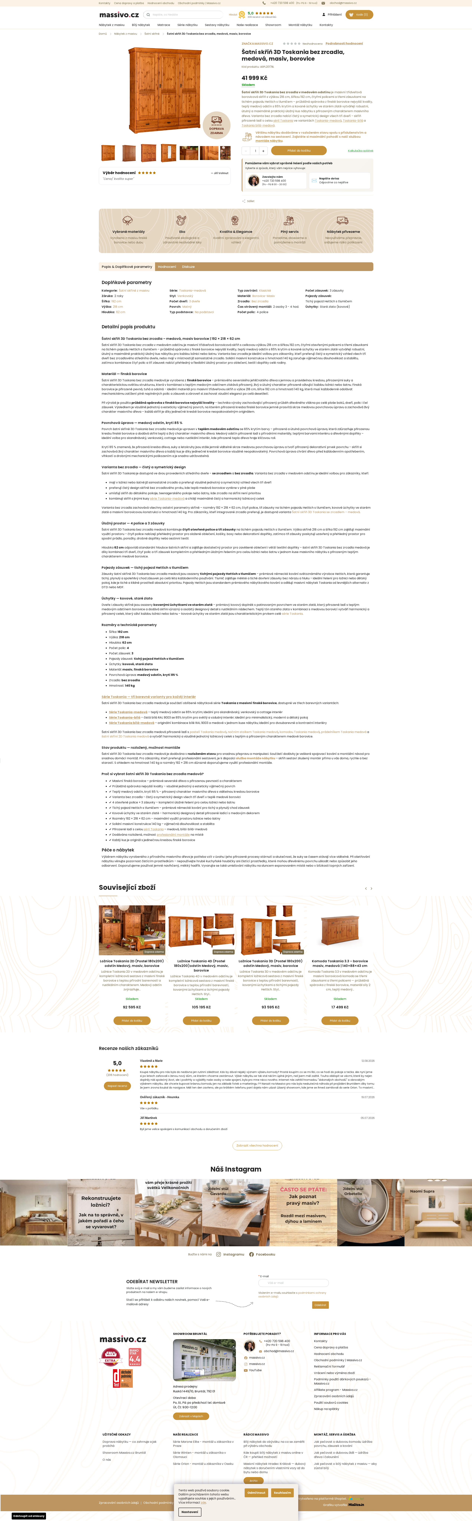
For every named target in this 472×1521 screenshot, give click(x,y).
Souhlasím (282, 1493)
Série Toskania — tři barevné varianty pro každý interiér (149, 696)
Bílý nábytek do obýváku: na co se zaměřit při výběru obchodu (274, 1444)
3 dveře (194, 301)
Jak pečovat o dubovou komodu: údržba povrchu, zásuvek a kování (343, 1444)
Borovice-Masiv (263, 296)
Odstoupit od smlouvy (29, 1516)
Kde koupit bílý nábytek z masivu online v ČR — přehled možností (273, 1455)
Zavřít (272, 197)
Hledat (233, 14)
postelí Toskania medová (208, 732)
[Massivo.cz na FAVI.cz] (111, 1357)
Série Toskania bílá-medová (131, 723)
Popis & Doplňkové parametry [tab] (127, 266)
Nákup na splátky (326, 1409)
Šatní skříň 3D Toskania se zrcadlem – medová (326, 512)
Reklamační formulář (329, 1367)
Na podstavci (204, 312)
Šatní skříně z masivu (134, 290)
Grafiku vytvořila (335, 1505)
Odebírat (320, 1305)
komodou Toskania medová (299, 732)
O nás (107, 1460)
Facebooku (265, 1254)
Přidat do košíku (298, 150)
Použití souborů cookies (331, 1403)
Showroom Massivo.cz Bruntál (124, 1453)
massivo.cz (257, 1358)
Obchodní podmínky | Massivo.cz (199, 3)
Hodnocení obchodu (161, 3)
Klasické (265, 290)
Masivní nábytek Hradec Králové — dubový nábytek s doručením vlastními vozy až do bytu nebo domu (275, 1468)
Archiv (254, 1481)
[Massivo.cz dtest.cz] (123, 1378)
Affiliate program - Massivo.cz (336, 1390)
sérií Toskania (283, 120)
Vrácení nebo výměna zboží (334, 1373)
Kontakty (104, 3)
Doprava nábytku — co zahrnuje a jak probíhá (130, 1444)
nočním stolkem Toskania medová (253, 732)
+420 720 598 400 (277, 1343)
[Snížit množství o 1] (246, 151)
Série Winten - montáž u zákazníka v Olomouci (199, 1455)
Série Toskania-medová (128, 712)
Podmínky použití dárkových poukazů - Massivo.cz (342, 1381)
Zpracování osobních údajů (334, 1396)
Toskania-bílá (353, 120)
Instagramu (233, 1254)
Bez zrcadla (259, 301)
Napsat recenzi (117, 1086)
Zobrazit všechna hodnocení (257, 1145)
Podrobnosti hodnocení (344, 44)
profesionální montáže (173, 835)
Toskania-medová (328, 120)
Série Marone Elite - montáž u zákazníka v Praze (203, 1444)
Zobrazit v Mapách (191, 1416)
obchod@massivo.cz (279, 1351)
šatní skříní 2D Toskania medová (125, 736)
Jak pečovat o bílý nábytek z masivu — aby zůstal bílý (345, 1466)
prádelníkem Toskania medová (343, 732)
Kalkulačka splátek (360, 151)
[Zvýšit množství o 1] (263, 151)
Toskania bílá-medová (258, 125)
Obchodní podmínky (158, 1503)
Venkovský (185, 296)
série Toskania (292, 614)
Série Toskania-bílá (124, 717)
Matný (187, 307)
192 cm (116, 301)
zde (203, 1502)
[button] (371, 888)
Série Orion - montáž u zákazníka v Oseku (203, 1464)
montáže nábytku (269, 141)
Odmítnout (256, 1493)
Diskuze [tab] (188, 266)
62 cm (120, 312)
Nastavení (190, 1512)
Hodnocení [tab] (167, 266)
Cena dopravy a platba (129, 3)
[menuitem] (111, 25)
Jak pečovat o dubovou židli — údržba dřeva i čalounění (341, 1455)
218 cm (118, 307)
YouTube (255, 1370)
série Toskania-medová (167, 498)
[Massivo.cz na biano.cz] (135, 1357)
